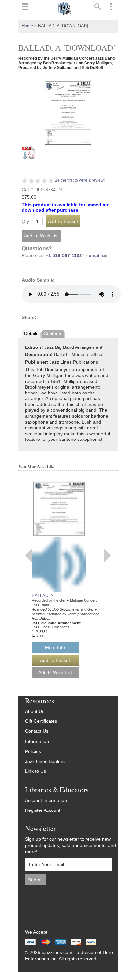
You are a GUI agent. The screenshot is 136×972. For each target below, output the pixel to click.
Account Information (46, 800)
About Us (34, 711)
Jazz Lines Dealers (45, 761)
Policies (33, 751)
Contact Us (36, 731)
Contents (53, 333)
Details (31, 333)
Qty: (26, 221)
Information (37, 741)
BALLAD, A (42, 595)
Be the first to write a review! (80, 180)
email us (98, 255)
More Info (55, 647)
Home (27, 26)
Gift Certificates (41, 721)
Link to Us (35, 771)
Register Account (42, 810)
